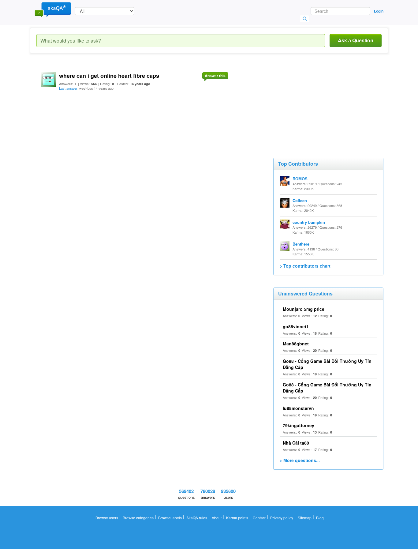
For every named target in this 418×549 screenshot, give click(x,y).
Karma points (237, 517)
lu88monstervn (298, 408)
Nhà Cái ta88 (296, 443)
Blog (320, 517)
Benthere (301, 244)
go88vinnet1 (296, 326)
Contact (259, 517)
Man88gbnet (296, 343)
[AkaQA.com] (53, 9)
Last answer (68, 88)
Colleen (300, 200)
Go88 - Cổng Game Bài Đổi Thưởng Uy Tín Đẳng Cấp (327, 388)
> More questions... (300, 460)
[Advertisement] (319, 104)
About (217, 517)
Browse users (106, 517)
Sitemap (305, 517)
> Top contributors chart (305, 266)
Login (378, 11)
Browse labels (170, 517)
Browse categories (138, 517)
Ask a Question (355, 40)
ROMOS (300, 179)
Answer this (215, 75)
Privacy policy (281, 517)
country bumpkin (309, 222)
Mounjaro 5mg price (303, 309)
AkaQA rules (196, 517)
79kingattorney (298, 425)
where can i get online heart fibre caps (109, 76)
